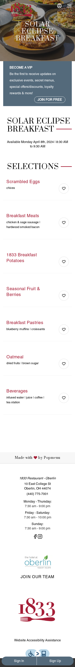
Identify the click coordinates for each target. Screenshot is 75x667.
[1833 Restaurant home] (21, 10)
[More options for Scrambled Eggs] (64, 188)
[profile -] (59, 5)
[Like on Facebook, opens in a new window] (35, 537)
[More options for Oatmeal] (64, 364)
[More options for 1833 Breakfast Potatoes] (64, 262)
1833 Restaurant (37, 611)
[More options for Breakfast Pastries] (64, 329)
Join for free (50, 99)
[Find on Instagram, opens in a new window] (40, 537)
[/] (37, 562)
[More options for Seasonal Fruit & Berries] (64, 295)
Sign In (19, 661)
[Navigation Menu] (69, 6)
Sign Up (55, 661)
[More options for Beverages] (64, 398)
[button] (37, 189)
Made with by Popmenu (31, 457)
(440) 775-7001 (37, 494)
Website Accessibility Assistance (37, 640)
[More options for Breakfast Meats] (64, 222)
